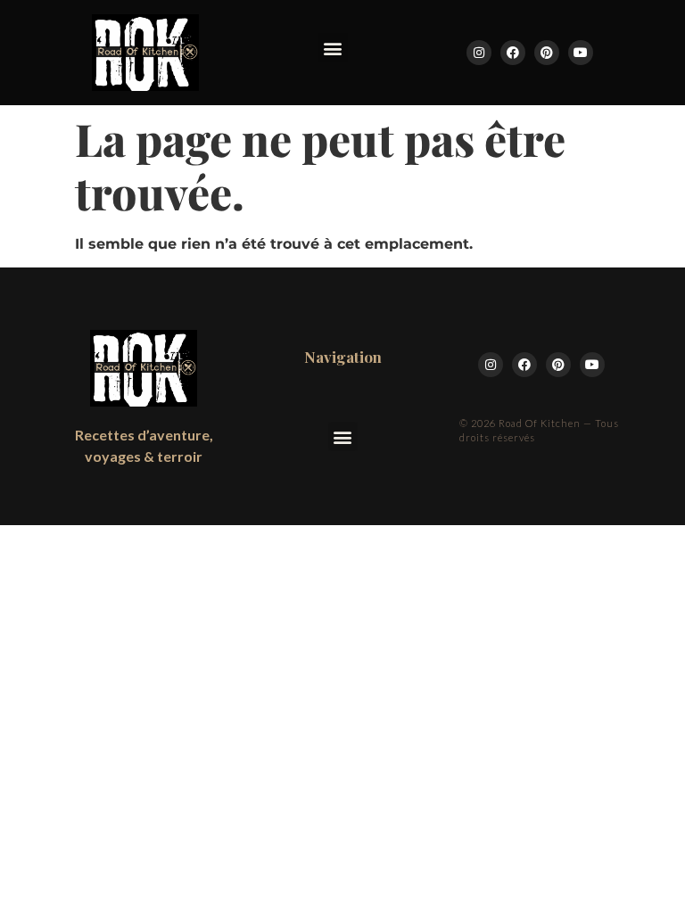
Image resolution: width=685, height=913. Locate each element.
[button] (333, 47)
